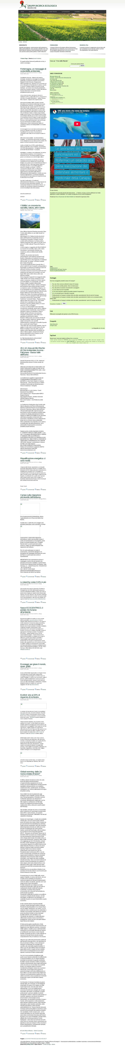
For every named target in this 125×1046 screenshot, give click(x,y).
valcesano (81, 342)
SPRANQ (22, 714)
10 (34, 1038)
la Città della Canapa (55, 83)
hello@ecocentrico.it (25, 649)
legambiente (79, 341)
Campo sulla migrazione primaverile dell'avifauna (30, 496)
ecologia (102, 339)
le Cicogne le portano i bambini (58, 86)
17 (46, 1038)
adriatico (51, 339)
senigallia (74, 342)
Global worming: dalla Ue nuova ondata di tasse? (31, 772)
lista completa (74, 338)
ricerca (70, 342)
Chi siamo (31, 11)
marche (82, 341)
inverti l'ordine (37, 58)
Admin (25, 42)
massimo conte (88, 341)
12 (37, 1038)
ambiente (66, 339)
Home (22, 11)
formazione (69, 50)
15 (42, 1038)
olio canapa (100, 341)
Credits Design (47, 1044)
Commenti (29, 200)
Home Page (24, 58)
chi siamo (52, 79)
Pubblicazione (54, 268)
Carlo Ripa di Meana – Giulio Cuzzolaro (32, 1030)
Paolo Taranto (63, 269)
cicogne (52, 325)
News (40, 11)
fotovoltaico (63, 341)
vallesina (84, 342)
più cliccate (102, 328)
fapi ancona (54, 341)
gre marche (71, 341)
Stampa (44, 200)
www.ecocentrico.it (33, 620)
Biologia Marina (42, 498)
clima (90, 339)
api (71, 339)
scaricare (32, 733)
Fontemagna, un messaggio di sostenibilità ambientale (33, 70)
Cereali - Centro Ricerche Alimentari (59, 77)
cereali (84, 339)
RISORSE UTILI (84, 45)
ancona (70, 339)
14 (41, 1038)
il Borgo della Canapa (56, 82)
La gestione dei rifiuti (55, 84)
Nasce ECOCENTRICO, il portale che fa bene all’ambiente (31, 610)
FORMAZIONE (54, 45)
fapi (51, 341)
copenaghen (99, 339)
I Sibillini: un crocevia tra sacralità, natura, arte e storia (32, 206)
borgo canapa (75, 339)
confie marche (93, 339)
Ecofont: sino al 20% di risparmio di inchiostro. (30, 696)
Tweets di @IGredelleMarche (57, 270)
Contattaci (77, 11)
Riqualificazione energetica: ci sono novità (32, 459)
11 (36, 1038)
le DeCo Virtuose (54, 87)
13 (39, 1038)
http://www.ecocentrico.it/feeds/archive (36, 599)
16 (44, 1038)
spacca (77, 342)
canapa (80, 339)
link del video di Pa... (55, 94)
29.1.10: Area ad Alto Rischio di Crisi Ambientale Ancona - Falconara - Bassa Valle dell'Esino (32, 351)
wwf (87, 342)
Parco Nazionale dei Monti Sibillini (65, 196)
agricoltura (55, 339)
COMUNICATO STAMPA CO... (58, 97)
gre (66, 341)
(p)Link (23, 200)
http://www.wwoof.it (34, 684)
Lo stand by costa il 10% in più (33, 582)
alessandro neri (60, 339)
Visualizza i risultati (55, 304)
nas (96, 341)
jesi (75, 341)
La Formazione (66, 11)
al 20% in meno (39, 732)
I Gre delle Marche (52, 11)
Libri (51, 88)
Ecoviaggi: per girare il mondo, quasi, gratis (33, 665)
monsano (94, 341)
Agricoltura (53, 324)
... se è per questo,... (55, 101)
